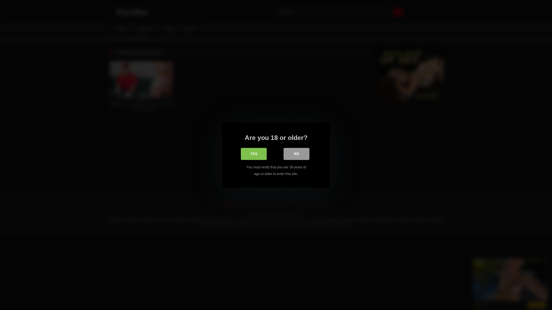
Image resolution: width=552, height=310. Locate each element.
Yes (253, 154)
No (296, 154)
